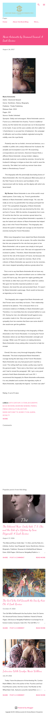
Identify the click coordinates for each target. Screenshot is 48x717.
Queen (32, 412)
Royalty (6, 415)
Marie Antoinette (10, 412)
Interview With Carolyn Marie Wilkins (22, 671)
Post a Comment (17, 557)
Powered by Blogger (25, 708)
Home (5, 22)
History (23, 409)
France (34, 406)
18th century (15, 403)
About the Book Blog (20, 22)
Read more (40, 557)
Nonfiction (24, 412)
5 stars (24, 403)
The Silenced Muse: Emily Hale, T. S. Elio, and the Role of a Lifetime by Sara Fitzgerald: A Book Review (23, 530)
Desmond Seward (22, 406)
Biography (32, 403)
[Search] (38, 4)
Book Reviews (9, 406)
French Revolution (11, 409)
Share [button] (5, 419)
